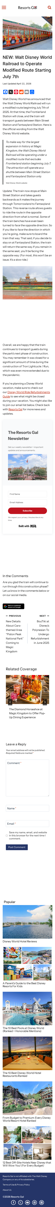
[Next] (45, 702)
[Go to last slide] (10, 702)
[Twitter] (20, 1202)
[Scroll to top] (52, 1199)
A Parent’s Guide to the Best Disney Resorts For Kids (24, 985)
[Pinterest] (34, 1202)
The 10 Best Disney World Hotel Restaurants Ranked (22, 1074)
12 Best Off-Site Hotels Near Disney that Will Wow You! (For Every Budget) (27, 1164)
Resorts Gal (15, 409)
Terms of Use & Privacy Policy (16, 1184)
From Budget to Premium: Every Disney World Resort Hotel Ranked (27, 1119)
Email (11, 823)
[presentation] (27, 689)
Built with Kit (27, 526)
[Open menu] (4, 7)
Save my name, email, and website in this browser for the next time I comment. (28, 835)
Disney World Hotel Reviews (20, 941)
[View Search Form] (48, 7)
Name (11, 808)
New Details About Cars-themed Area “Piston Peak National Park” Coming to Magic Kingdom (14, 634)
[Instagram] (41, 1202)
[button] (27, 467)
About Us (7, 1190)
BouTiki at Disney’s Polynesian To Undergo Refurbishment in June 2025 (40, 629)
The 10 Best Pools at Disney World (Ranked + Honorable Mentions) (23, 1030)
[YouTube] (27, 1202)
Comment (14, 763)
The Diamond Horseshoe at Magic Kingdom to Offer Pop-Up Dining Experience (27, 713)
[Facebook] (13, 1202)
